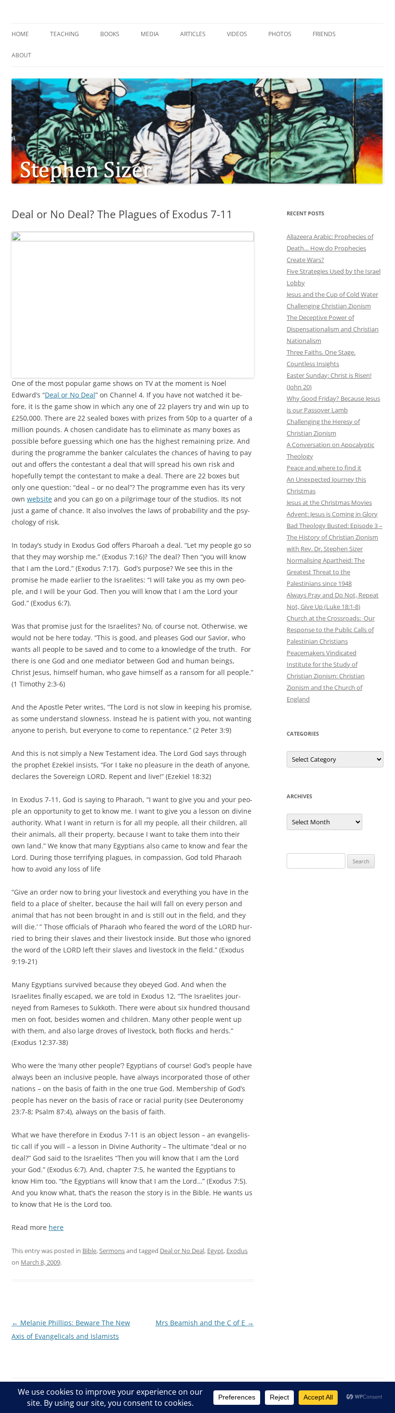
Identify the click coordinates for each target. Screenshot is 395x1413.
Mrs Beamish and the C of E (205, 1322)
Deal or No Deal (70, 394)
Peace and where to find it (324, 467)
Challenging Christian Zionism (329, 306)
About (21, 55)
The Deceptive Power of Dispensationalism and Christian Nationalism (333, 329)
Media (150, 34)
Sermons (112, 1250)
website (39, 498)
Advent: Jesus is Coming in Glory (332, 514)
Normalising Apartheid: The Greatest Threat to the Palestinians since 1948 (326, 572)
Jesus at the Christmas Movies (329, 502)
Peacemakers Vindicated (321, 652)
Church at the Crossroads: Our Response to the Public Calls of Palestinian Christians (331, 630)
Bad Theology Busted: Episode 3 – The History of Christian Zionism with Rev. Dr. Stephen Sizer (334, 537)
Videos (237, 34)
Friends (324, 34)
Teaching (64, 34)
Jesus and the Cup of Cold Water (332, 294)
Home (20, 34)
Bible (89, 1250)
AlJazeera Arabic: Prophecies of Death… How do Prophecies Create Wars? (330, 248)
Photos (279, 34)
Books (109, 34)
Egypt (215, 1250)
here (56, 1227)
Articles (193, 34)
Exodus (237, 1250)
